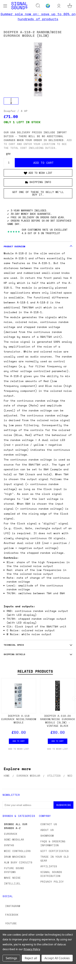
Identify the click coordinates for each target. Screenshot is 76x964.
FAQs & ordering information (52, 843)
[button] (38, 173)
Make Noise (12, 878)
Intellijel (12, 883)
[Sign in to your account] (59, 5)
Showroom (47, 836)
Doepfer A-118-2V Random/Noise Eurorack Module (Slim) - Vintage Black (57, 721)
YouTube (11, 923)
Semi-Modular (14, 839)
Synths (9, 845)
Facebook (11, 915)
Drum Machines (15, 857)
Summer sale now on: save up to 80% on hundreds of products (38, 16)
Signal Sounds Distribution (51, 874)
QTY (8, 154)
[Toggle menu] (5, 5)
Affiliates (48, 866)
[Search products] (38, 6)
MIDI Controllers (17, 851)
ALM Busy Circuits (18, 862)
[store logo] (19, 5)
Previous (6, 960)
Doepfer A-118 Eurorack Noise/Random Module (18, 719)
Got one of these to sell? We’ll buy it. (38, 193)
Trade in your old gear (54, 858)
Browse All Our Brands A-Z (15, 826)
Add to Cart (19, 741)
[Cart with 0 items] (70, 5)
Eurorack (10, 834)
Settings (11, 958)
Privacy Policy (52, 881)
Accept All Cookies (57, 958)
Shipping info (40, 182)
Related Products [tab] (35, 671)
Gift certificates (54, 851)
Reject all (31, 958)
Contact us (48, 824)
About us (47, 830)
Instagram (12, 906)
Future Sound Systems (14, 870)
